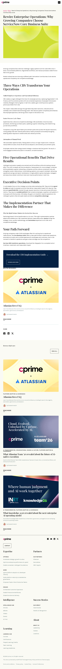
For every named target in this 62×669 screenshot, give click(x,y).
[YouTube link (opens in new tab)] (51, 539)
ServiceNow (36, 562)
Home (5, 10)
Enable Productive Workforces (12, 592)
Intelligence (9, 599)
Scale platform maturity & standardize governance (14, 578)
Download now (13, 262)
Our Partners (37, 556)
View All (54, 351)
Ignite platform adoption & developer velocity (14, 573)
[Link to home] (5, 2)
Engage (5, 587)
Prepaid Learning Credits (10, 642)
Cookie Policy (27, 664)
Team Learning (7, 645)
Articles (5, 607)
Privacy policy (19, 664)
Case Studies (37, 607)
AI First (5, 619)
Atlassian (36, 559)
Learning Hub (7, 634)
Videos (5, 613)
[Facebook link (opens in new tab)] (48, 539)
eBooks (5, 610)
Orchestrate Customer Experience (13, 589)
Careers (35, 630)
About (36, 619)
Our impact (36, 605)
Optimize (6, 556)
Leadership (36, 628)
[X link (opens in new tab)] (58, 539)
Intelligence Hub (8, 605)
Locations (36, 633)
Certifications (7, 639)
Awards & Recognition (40, 610)
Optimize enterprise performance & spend (15, 562)
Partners (37, 551)
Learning (7, 628)
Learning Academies (9, 648)
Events (5, 616)
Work (5, 570)
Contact (7, 545)
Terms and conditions (9, 664)
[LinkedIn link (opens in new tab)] (54, 539)
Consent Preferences (38, 664)
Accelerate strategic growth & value (13, 559)
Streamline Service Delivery (11, 595)
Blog (9, 10)
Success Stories (40, 599)
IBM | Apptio (37, 565)
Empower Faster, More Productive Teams (15, 582)
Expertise (7, 551)
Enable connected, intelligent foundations (15, 565)
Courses (5, 636)
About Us (36, 625)
